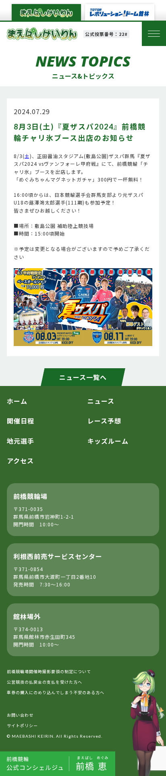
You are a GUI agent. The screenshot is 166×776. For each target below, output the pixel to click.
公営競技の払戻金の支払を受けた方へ (44, 682)
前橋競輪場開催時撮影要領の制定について (49, 671)
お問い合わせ (20, 715)
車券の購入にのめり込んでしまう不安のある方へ (55, 692)
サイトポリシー (22, 725)
